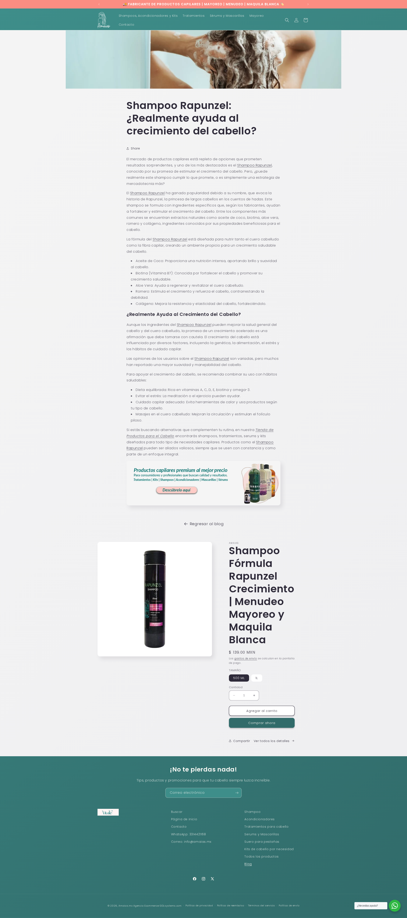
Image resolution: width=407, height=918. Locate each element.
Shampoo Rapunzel (147, 193)
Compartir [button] (241, 741)
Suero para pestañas (261, 842)
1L (256, 678)
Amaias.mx (125, 905)
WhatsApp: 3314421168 (188, 834)
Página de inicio (184, 819)
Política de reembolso (230, 905)
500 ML (239, 678)
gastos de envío (245, 658)
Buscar (177, 812)
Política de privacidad (199, 905)
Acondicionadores (259, 819)
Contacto (179, 827)
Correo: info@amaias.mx (191, 842)
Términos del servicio (261, 905)
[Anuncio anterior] (99, 4)
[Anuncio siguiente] (308, 4)
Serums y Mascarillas (261, 834)
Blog (248, 864)
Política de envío (289, 905)
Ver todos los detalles (272, 741)
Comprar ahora (261, 722)
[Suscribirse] (236, 793)
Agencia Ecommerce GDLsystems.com (157, 905)
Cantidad (236, 687)
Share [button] (135, 148)
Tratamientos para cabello (266, 827)
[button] (287, 20)
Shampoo (252, 812)
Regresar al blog (207, 523)
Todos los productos (261, 856)
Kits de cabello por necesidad (269, 849)
